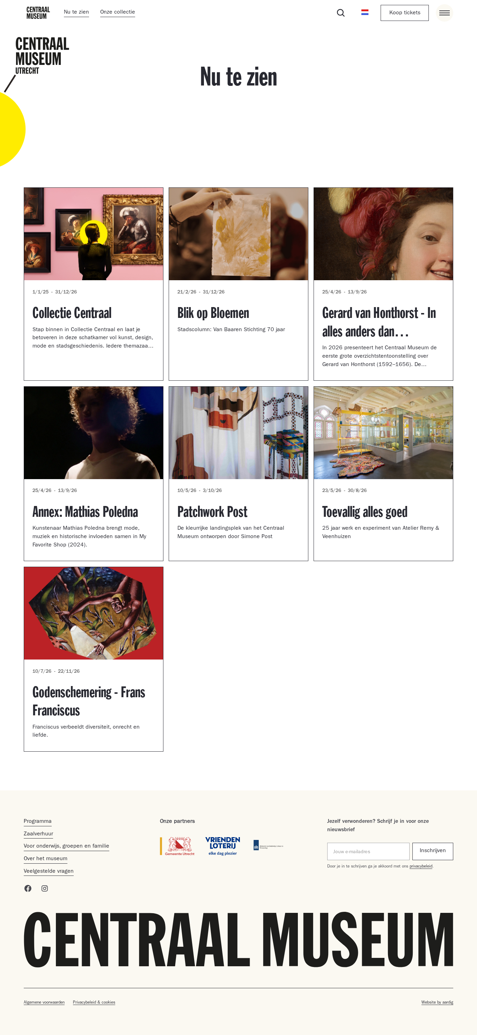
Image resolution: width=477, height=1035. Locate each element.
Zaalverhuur (38, 834)
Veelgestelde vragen (49, 871)
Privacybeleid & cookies (94, 1003)
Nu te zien (76, 12)
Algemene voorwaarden (44, 1003)
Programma (38, 822)
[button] (365, 13)
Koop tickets (404, 13)
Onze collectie (117, 12)
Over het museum (45, 859)
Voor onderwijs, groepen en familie (66, 846)
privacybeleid (421, 867)
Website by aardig (437, 1003)
